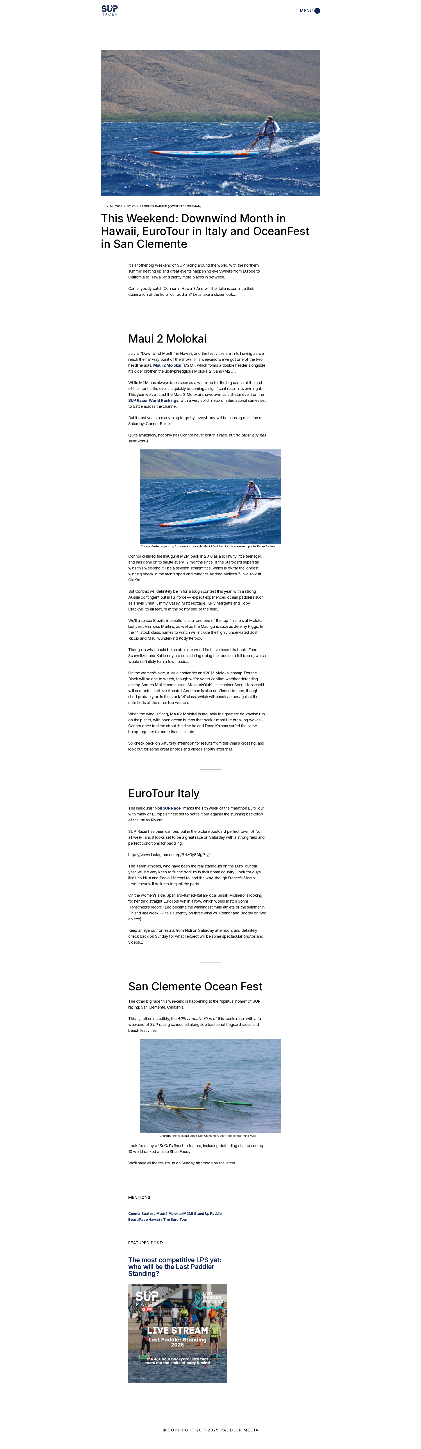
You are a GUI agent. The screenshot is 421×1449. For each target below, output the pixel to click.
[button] (210, 123)
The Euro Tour (175, 1219)
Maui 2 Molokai (167, 365)
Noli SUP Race (168, 808)
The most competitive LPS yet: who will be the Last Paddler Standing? (174, 1266)
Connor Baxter (140, 1213)
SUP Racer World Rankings (153, 400)
